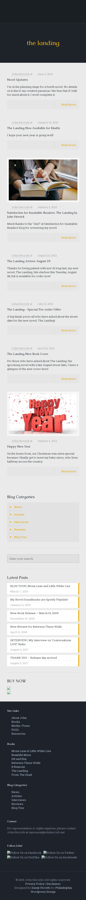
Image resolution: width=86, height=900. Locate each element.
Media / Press (20, 726)
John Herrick (20, 74)
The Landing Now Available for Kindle (33, 128)
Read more (68, 104)
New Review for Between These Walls (36, 626)
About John (19, 718)
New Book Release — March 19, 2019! (34, 613)
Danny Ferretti (41, 888)
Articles (19, 514)
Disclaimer (53, 884)
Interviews (21, 522)
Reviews (20, 529)
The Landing (19, 771)
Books (15, 722)
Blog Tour (20, 537)
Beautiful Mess (21, 755)
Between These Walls (25, 763)
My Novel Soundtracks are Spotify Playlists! (39, 599)
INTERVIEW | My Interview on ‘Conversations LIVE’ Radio (40, 642)
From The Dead (21, 775)
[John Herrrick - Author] (43, 11)
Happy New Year (18, 446)
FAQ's (15, 730)
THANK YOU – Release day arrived (33, 658)
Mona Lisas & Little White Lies (31, 751)
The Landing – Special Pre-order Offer (34, 309)
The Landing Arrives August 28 (28, 261)
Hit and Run (19, 759)
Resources (18, 733)
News (18, 507)
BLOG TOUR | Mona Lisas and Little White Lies (40, 586)
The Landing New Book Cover (27, 354)
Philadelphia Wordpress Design (51, 890)
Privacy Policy (34, 884)
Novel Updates (17, 80)
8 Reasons (18, 767)
